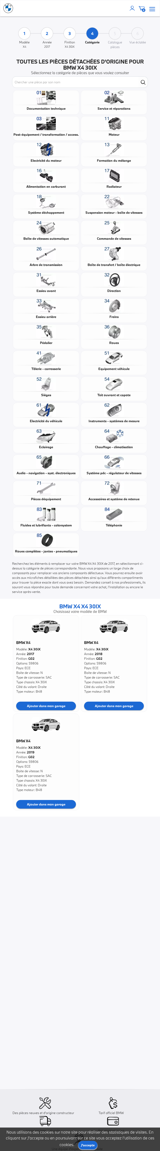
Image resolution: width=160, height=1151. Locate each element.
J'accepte (88, 1145)
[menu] (152, 8)
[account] (133, 8)
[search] (143, 82)
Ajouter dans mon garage (46, 706)
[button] (46, 626)
